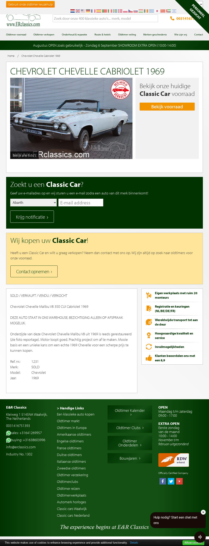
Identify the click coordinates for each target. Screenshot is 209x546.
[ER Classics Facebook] (162, 481)
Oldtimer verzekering (72, 475)
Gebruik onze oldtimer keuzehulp (30, 4)
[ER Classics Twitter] (171, 481)
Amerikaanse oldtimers (74, 434)
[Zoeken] (155, 18)
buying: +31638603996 (28, 439)
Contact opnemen (32, 271)
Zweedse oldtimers (71, 468)
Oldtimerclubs (67, 481)
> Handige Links (70, 408)
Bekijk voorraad (167, 106)
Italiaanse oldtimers (71, 461)
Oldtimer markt (68, 421)
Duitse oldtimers (69, 454)
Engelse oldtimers (70, 441)
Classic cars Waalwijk (72, 508)
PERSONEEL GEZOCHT (197, 11)
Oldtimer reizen (68, 488)
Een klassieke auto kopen (75, 414)
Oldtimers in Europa (72, 427)
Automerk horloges (71, 502)
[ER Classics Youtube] (179, 481)
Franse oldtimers (69, 448)
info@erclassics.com (21, 447)
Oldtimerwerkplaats (71, 495)
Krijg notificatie (30, 217)
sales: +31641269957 (26, 432)
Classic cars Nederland (73, 515)
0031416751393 (189, 18)
